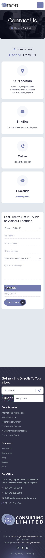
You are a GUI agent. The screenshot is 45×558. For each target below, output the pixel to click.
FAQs (4, 466)
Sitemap (30, 553)
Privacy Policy (16, 553)
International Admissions (13, 412)
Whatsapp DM (23, 196)
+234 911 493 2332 (22, 162)
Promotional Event (10, 435)
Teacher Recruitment (11, 421)
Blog (4, 457)
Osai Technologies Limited (29, 542)
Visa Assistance (9, 417)
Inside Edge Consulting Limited (25, 536)
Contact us (7, 453)
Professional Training (11, 426)
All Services (7, 448)
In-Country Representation (14, 430)
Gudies (5, 462)
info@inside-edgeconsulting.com (23, 127)
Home (17, 28)
